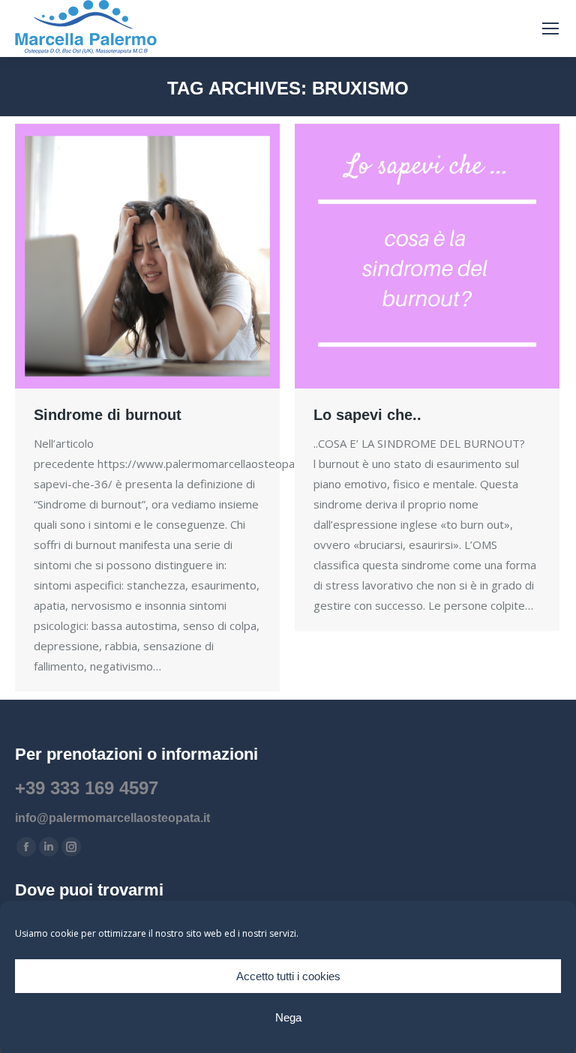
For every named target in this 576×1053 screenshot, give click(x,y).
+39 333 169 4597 (86, 788)
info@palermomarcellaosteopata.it (112, 818)
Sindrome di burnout (108, 414)
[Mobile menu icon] (550, 28)
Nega (288, 1017)
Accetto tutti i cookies (288, 976)
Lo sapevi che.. (368, 414)
